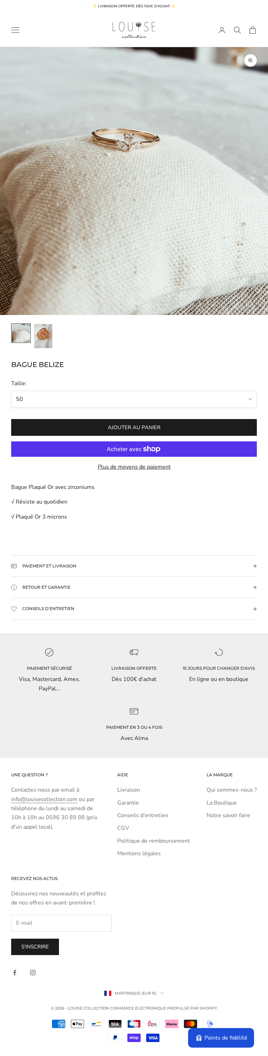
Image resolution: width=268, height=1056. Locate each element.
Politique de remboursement (153, 841)
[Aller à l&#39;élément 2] (43, 336)
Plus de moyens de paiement (134, 467)
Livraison (128, 790)
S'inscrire (35, 946)
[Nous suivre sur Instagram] (32, 972)
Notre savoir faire (228, 815)
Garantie (128, 803)
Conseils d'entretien (142, 815)
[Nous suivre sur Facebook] (14, 972)
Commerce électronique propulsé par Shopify (163, 1008)
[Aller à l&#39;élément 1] (21, 333)
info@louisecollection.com (44, 799)
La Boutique (222, 803)
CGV (123, 828)
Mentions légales (139, 853)
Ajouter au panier (134, 427)
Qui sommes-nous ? (232, 790)
